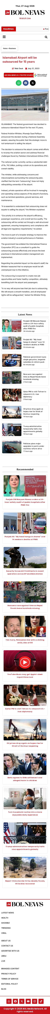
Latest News (7, 913)
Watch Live (25, 18)
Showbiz (5, 923)
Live (3, 961)
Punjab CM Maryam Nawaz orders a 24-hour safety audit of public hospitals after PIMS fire (25, 502)
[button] (19, 83)
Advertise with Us (10, 951)
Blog (3, 989)
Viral (4, 933)
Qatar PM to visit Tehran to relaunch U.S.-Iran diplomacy (34, 394)
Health (4, 918)
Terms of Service (9, 979)
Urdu (3, 956)
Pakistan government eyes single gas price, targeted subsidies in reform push (34, 359)
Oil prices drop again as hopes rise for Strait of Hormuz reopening (33, 411)
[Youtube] (28, 1001)
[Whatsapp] (9, 1001)
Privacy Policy (8, 974)
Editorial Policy (9, 984)
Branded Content (10, 968)
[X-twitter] (21, 1001)
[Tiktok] (41, 1001)
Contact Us (7, 946)
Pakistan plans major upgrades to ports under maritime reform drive (33, 446)
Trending (6, 928)
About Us (6, 941)
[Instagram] (34, 1001)
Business (12, 48)
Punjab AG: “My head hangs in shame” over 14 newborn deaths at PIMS (34, 342)
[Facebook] (15, 1001)
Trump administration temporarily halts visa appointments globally (32, 428)
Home (5, 48)
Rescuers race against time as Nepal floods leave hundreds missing (34, 376)
